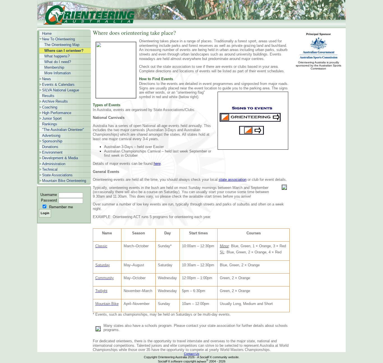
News (46, 79)
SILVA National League (60, 90)
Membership (54, 67)
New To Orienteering (58, 39)
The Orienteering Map (61, 45)
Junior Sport (52, 118)
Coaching (49, 107)
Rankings (49, 124)
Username (48, 195)
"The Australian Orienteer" (63, 130)
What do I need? (57, 62)
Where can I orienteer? (64, 50)
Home (47, 33)
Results (48, 96)
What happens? (57, 56)
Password (49, 200)
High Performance (56, 113)
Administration (53, 164)
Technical (49, 169)
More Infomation (57, 73)
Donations (50, 147)
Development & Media (60, 158)
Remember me (61, 207)
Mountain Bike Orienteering (64, 181)
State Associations (57, 175)
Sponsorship (52, 141)
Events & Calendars (58, 84)
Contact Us (191, 353)
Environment (52, 152)
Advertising (51, 135)
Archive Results (55, 101)
